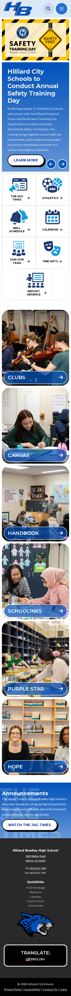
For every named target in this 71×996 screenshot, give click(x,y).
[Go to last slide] (51, 164)
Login (63, 989)
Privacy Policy (13, 989)
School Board (35, 906)
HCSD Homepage (35, 888)
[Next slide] (62, 164)
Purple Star (26, 689)
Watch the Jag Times (29, 825)
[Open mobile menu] (61, 8)
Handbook (23, 533)
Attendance (35, 892)
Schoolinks (25, 611)
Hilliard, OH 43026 (35, 861)
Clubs (16, 377)
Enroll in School (35, 901)
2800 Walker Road (36, 856)
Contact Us (50, 989)
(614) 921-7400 (38, 868)
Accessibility (32, 989)
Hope (15, 767)
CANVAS (18, 455)
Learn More (26, 160)
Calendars (35, 897)
